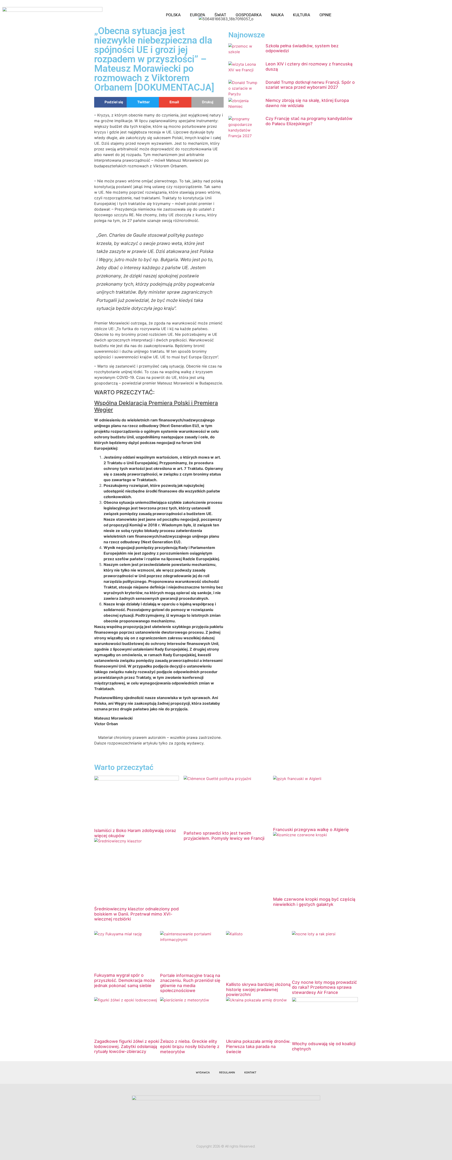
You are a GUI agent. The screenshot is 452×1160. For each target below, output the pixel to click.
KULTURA (301, 14)
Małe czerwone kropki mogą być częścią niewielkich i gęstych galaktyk (314, 902)
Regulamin (227, 1072)
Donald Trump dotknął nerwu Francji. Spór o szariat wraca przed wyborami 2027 (310, 85)
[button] (444, 11)
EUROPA (197, 14)
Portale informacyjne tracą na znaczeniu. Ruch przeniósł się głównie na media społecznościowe (190, 983)
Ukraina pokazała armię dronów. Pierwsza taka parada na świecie (258, 1046)
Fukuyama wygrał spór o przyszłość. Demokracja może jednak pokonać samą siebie (124, 980)
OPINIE (325, 14)
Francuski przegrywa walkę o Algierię (311, 829)
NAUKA (277, 14)
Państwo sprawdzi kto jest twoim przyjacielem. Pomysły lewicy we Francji (224, 836)
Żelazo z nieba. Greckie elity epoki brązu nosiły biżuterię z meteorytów (189, 1046)
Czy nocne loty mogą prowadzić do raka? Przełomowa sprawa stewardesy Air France (324, 987)
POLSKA (173, 14)
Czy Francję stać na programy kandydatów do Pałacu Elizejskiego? (309, 121)
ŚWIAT (220, 14)
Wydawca (203, 1072)
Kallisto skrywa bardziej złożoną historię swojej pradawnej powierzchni (258, 989)
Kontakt (250, 1072)
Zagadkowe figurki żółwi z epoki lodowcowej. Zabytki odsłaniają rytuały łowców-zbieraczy (126, 1046)
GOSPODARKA (249, 14)
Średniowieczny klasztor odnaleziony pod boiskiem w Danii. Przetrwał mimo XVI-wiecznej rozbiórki (136, 913)
